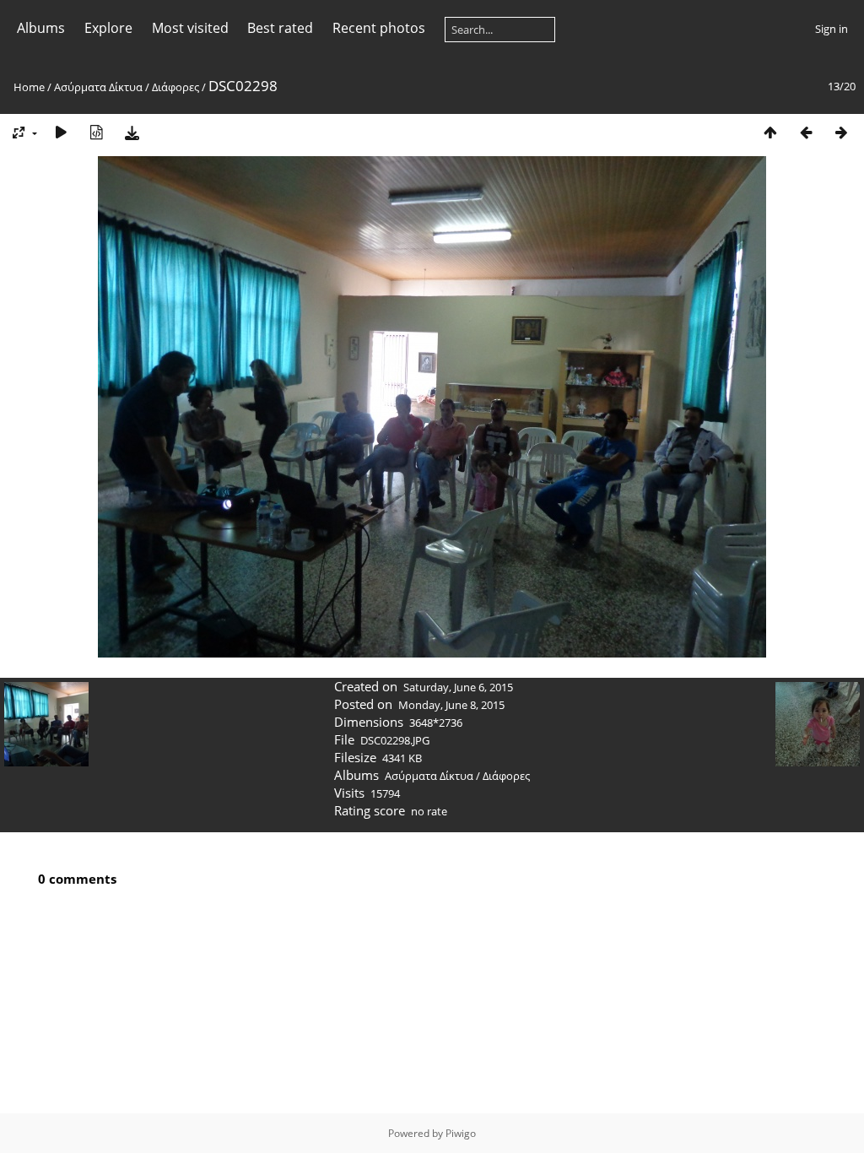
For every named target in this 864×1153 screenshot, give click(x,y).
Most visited (190, 28)
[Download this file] (131, 132)
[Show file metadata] (96, 132)
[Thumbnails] (770, 132)
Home (29, 87)
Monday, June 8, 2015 (451, 704)
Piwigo (461, 1133)
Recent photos (378, 28)
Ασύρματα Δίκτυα (98, 87)
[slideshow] (60, 132)
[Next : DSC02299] (841, 132)
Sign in (831, 28)
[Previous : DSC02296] (806, 132)
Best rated (280, 28)
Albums (41, 28)
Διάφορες (175, 87)
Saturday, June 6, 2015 (458, 687)
